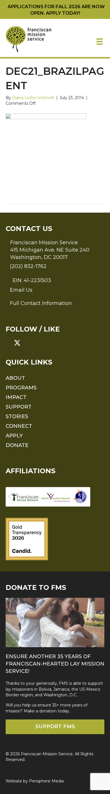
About (15, 378)
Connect (19, 426)
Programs (21, 388)
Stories (17, 416)
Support (19, 407)
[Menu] (99, 41)
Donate (17, 445)
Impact (16, 397)
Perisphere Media (46, 781)
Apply (14, 436)
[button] (9, 342)
